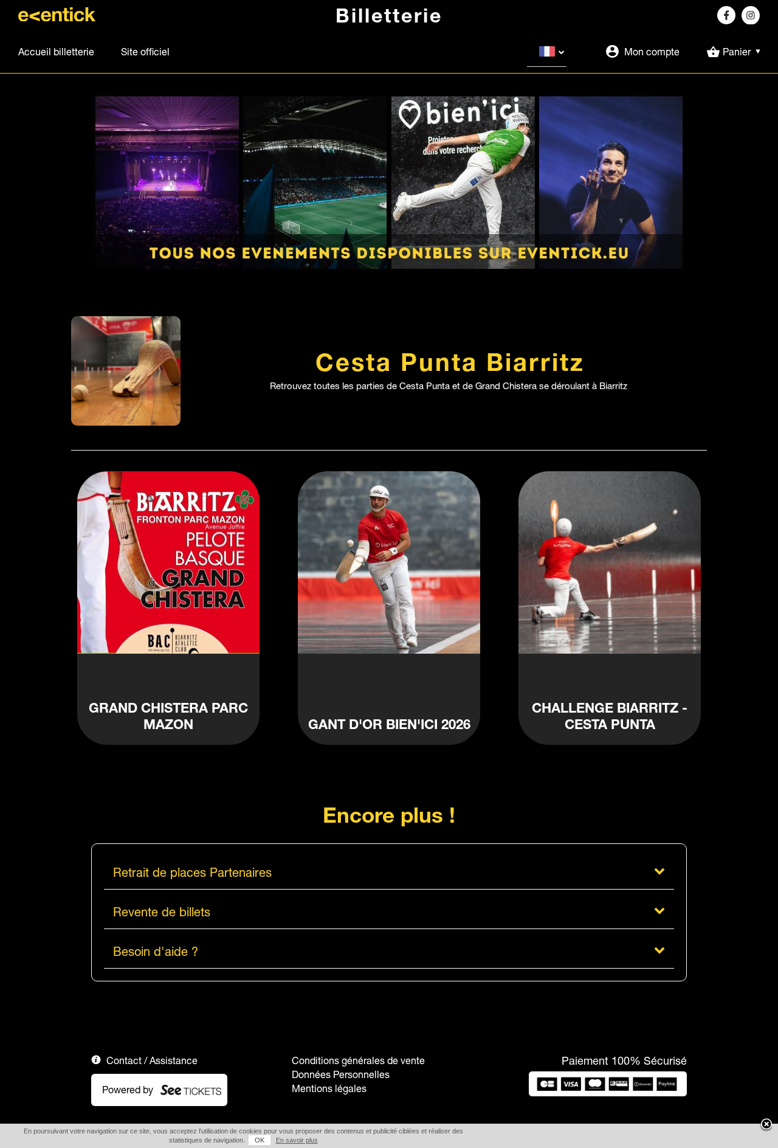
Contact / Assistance (152, 1060)
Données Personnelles (341, 1074)
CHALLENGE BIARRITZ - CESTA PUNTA (609, 716)
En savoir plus (297, 1140)
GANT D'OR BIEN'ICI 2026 (389, 724)
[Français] (546, 51)
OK (259, 1140)
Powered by (127, 1090)
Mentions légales (329, 1088)
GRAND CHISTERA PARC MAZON (168, 716)
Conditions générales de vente (358, 1060)
